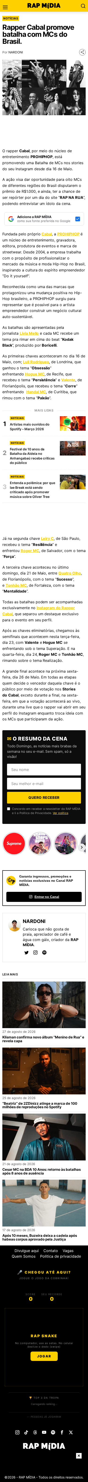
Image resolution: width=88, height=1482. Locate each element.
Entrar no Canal (46, 897)
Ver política (60, 813)
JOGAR (44, 1356)
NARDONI (15, 52)
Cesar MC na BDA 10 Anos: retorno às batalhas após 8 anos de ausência (41, 1171)
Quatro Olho (69, 573)
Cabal (47, 234)
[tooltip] (26, 952)
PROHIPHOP (68, 234)
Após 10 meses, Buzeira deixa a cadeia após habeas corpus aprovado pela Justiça (39, 1237)
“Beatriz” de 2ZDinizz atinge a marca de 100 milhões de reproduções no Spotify (39, 1105)
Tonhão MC (16, 585)
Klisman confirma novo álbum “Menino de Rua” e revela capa (43, 1039)
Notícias (10, 18)
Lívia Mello (29, 333)
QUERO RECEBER (44, 797)
